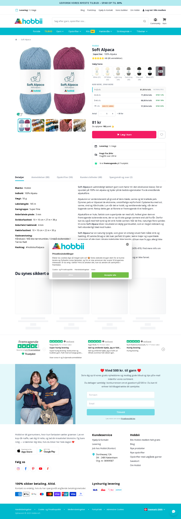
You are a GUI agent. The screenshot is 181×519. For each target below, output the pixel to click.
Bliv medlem (160, 10)
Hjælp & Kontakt (106, 10)
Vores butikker (122, 10)
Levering (96, 444)
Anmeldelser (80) (40, 177)
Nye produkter (137, 448)
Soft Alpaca (26, 39)
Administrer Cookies (115, 509)
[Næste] (85, 81)
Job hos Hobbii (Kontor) (104, 448)
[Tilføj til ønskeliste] (161, 134)
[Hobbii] (28, 21)
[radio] (129, 89)
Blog (83, 10)
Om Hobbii (135, 10)
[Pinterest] (33, 469)
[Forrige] (18, 81)
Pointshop (91, 10)
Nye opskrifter (137, 452)
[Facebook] (26, 469)
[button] (164, 21)
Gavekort (134, 461)
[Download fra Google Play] (48, 450)
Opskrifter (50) (65, 177)
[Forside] (16, 40)
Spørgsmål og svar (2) (121, 177)
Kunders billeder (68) (91, 177)
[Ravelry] (48, 469)
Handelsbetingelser (23, 509)
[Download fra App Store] (25, 450)
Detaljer (19, 177)
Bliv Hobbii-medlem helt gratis (145, 439)
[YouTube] (40, 469)
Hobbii (95, 45)
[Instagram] (18, 469)
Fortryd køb (97, 509)
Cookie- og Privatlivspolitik (49, 509)
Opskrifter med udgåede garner (146, 456)
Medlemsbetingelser (76, 509)
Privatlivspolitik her (128, 418)
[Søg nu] (144, 21)
